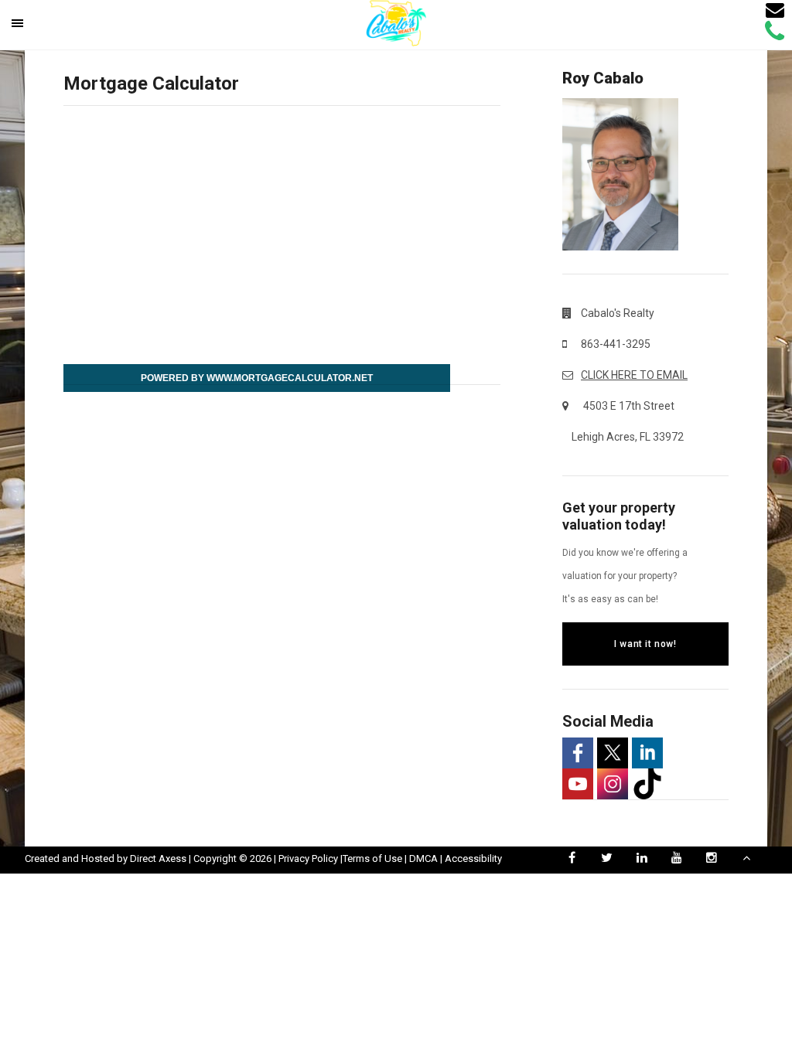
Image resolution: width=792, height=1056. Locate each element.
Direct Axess (158, 858)
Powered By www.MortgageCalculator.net (257, 378)
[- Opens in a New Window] (577, 752)
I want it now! (645, 644)
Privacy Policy (308, 858)
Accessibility (473, 858)
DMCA (423, 858)
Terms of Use (372, 858)
